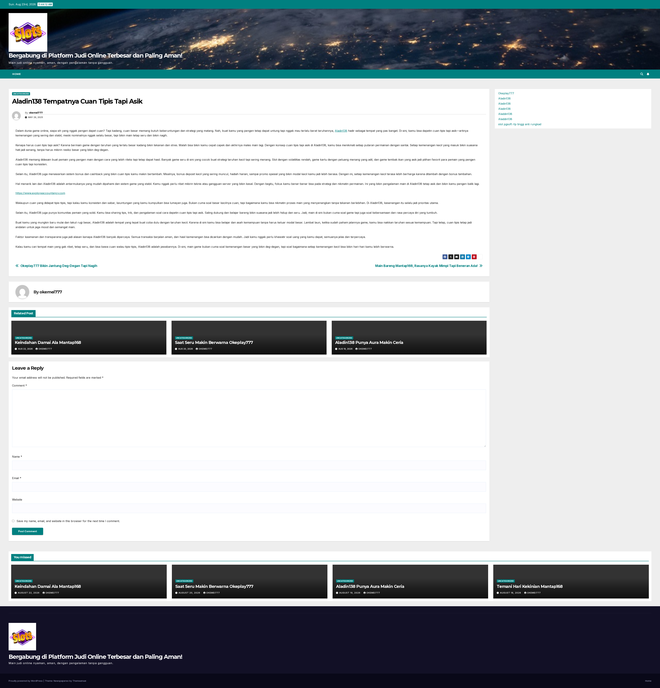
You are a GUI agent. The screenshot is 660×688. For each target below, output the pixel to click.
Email (16, 478)
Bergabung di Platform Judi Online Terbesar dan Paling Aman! (95, 55)
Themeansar (79, 680)
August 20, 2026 (190, 592)
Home (16, 74)
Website (17, 499)
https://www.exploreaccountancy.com (40, 193)
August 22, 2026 (29, 592)
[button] (641, 74)
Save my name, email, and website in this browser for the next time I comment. (68, 521)
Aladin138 (341, 130)
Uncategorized (21, 94)
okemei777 (36, 112)
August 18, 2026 (511, 592)
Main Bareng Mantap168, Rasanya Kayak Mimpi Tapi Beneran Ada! (426, 266)
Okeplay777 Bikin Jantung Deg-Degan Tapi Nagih (58, 266)
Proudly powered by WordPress (26, 680)
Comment (19, 385)
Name (17, 456)
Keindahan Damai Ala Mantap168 (48, 342)
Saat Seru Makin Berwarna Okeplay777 (214, 342)
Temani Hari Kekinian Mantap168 (530, 586)
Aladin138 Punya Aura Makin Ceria (369, 342)
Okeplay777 (506, 93)
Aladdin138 (505, 114)
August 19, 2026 (350, 592)
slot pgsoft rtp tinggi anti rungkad (519, 124)
